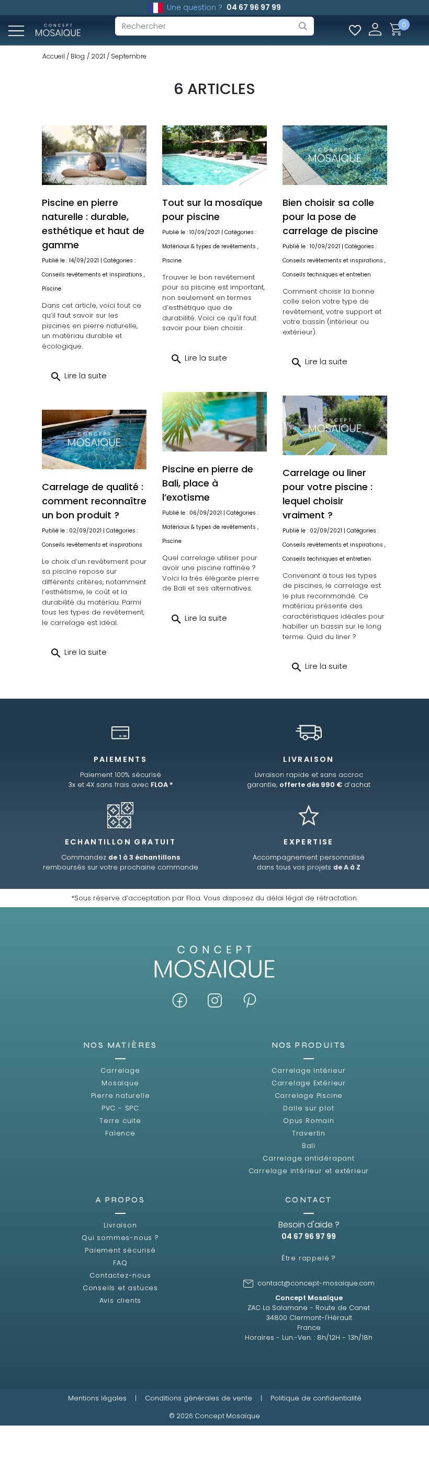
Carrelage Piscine (309, 1095)
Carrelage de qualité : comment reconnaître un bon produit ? (94, 501)
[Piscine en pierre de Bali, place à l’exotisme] (214, 421)
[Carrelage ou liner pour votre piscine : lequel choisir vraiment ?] (335, 425)
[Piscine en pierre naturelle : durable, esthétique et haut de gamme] (94, 155)
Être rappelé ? (308, 1258)
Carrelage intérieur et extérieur (309, 1170)
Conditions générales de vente (198, 1398)
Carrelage (120, 1070)
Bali (308, 1145)
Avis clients (120, 1300)
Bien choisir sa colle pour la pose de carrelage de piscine (330, 216)
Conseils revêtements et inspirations (92, 275)
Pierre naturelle (120, 1095)
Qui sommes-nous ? (120, 1237)
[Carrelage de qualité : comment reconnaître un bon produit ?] (94, 439)
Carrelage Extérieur (309, 1083)
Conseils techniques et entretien (327, 275)
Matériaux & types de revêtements (209, 246)
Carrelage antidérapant (309, 1158)
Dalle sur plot (308, 1108)
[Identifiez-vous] (375, 29)
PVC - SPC (120, 1108)
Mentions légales (97, 1398)
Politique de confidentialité (316, 1398)
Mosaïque (120, 1083)
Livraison (120, 1225)
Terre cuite (120, 1120)
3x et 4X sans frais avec (120, 784)
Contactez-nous (120, 1275)
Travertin (308, 1133)
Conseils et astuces (120, 1287)
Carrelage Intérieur (308, 1070)
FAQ (120, 1262)
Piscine (51, 289)
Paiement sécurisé (120, 1250)
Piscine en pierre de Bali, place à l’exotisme (207, 483)
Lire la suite (78, 376)
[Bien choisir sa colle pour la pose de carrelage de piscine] (335, 155)
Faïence (120, 1133)
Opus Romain (308, 1120)
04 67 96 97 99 (254, 7)
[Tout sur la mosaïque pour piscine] (214, 155)
